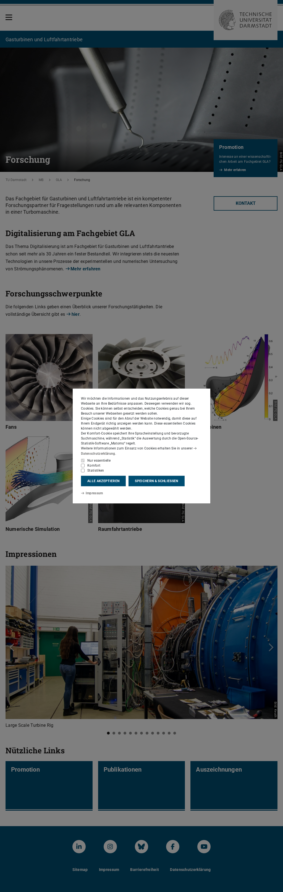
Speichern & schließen (156, 481)
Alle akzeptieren (103, 481)
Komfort (93, 465)
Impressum (94, 493)
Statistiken (95, 470)
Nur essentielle (99, 460)
